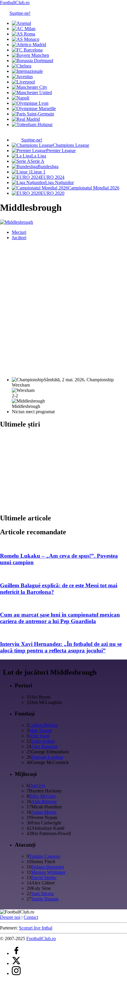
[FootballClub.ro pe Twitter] (16, 963)
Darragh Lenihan (47, 757)
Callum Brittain (43, 725)
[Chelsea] (21, 65)
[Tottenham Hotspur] (32, 124)
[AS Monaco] (25, 39)
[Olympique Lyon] (30, 103)
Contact (31, 917)
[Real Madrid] (26, 119)
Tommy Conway (45, 856)
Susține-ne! (19, 13)
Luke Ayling (43, 741)
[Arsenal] (21, 23)
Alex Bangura (44, 746)
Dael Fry (37, 785)
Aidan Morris (43, 812)
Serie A (37, 161)
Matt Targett (40, 730)
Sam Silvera (42, 893)
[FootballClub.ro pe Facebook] (16, 953)
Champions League (71, 145)
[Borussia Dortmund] (32, 60)
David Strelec (44, 877)
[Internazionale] (27, 71)
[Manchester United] (32, 92)
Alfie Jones (39, 735)
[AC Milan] (23, 28)
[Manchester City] (29, 87)
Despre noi (10, 917)
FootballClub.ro (15, 2)
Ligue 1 (38, 171)
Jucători (19, 237)
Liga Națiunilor (59, 182)
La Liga (38, 155)
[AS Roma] (23, 33)
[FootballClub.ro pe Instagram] (16, 973)
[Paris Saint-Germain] (33, 113)
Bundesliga (48, 166)
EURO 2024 (52, 177)
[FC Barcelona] (27, 49)
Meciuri (19, 232)
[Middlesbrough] (16, 222)
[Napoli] (20, 97)
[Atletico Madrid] (29, 44)
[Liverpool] (23, 81)
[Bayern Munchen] (30, 55)
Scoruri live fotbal (35, 927)
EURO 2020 (52, 193)
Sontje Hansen (44, 898)
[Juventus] (22, 76)
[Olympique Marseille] (34, 108)
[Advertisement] (63, 308)
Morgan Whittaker (48, 872)
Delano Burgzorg (47, 866)
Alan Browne (44, 801)
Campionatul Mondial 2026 (93, 187)
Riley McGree (42, 796)
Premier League (61, 150)
